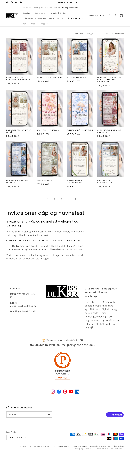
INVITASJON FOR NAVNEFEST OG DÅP (18, 131)
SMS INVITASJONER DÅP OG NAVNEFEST (109, 131)
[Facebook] (59, 392)
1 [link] (47, 199)
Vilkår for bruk (118, 446)
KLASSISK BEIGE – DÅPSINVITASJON (74, 182)
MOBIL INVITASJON (45, 181)
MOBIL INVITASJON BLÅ (76, 78)
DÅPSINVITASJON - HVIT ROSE (49, 78)
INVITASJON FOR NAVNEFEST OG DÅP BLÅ (18, 182)
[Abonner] (49, 414)
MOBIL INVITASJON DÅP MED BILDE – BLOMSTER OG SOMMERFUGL (109, 80)
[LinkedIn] (77, 392)
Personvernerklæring (79, 446)
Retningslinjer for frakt (82, 449)
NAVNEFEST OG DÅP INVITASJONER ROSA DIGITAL (18, 79)
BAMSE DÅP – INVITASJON (48, 130)
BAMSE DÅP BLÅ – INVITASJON (80, 130)
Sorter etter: (77, 34)
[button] (38, 7)
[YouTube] (71, 392)
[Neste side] (82, 199)
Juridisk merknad (117, 449)
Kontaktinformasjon (101, 449)
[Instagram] (53, 392)
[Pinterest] (65, 392)
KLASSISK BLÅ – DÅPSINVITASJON (104, 182)
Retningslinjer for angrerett (100, 446)
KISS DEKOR (31, 446)
